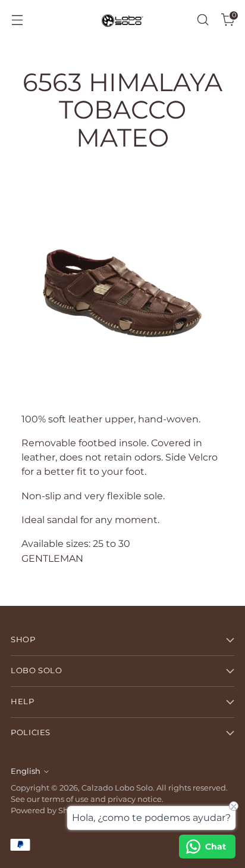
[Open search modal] (202, 20)
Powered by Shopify (49, 810)
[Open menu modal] (17, 20)
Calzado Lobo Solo (117, 787)
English (25, 771)
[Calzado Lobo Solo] (122, 20)
